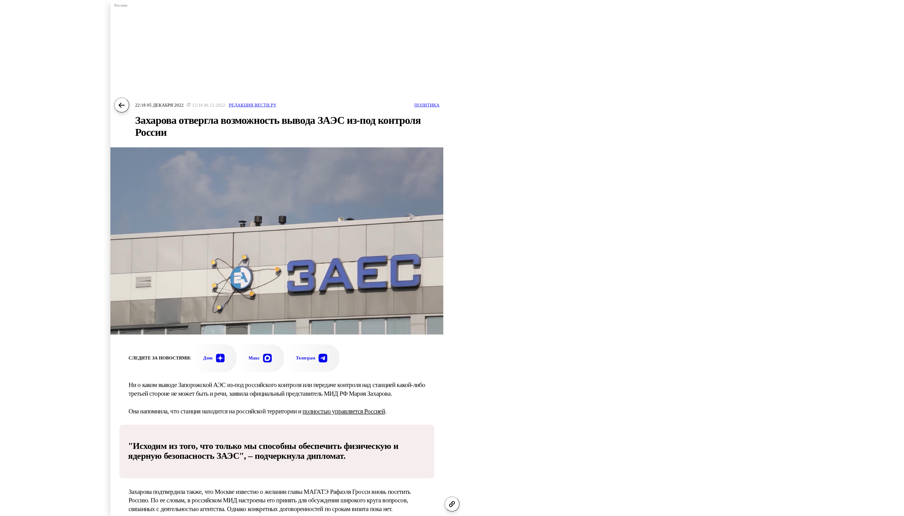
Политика (427, 105)
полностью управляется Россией (344, 411)
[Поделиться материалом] (452, 504)
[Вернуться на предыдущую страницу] (121, 105)
